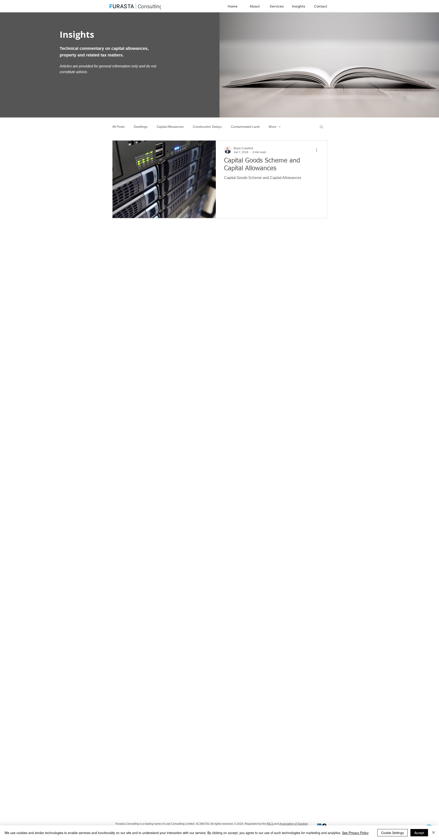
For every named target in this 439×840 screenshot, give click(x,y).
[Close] (433, 832)
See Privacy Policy (355, 832)
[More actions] (318, 150)
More (272, 126)
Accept (419, 832)
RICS (270, 823)
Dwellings (140, 126)
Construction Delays (207, 126)
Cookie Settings (392, 832)
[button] (321, 127)
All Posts (118, 126)
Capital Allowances (170, 126)
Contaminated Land (245, 126)
